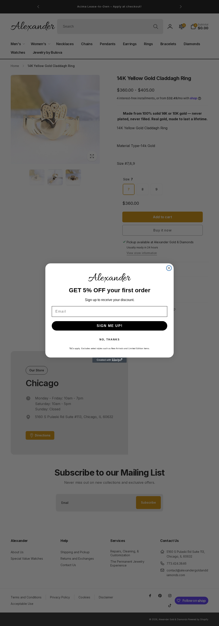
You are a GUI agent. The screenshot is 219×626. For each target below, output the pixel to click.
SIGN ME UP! (110, 326)
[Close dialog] (169, 268)
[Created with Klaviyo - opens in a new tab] (109, 360)
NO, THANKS (109, 339)
